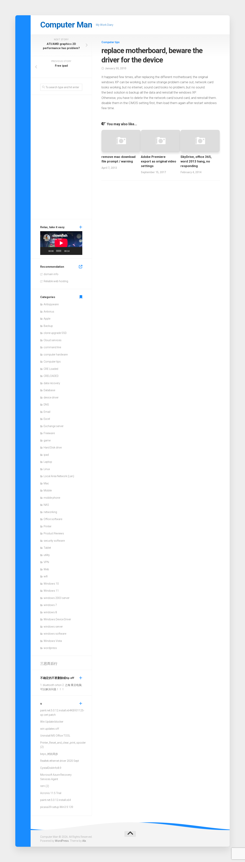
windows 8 (50, 612)
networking (50, 512)
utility (47, 555)
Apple (47, 318)
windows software (55, 633)
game (47, 440)
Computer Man (66, 24)
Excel (47, 418)
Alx (84, 840)
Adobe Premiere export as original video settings (158, 161)
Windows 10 (51, 583)
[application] (61, 243)
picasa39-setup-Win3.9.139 (56, 807)
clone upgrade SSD (55, 332)
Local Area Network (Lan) (59, 476)
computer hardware (56, 354)
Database (49, 390)
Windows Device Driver (57, 619)
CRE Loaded (51, 368)
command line (52, 347)
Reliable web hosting (56, 281)
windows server (53, 626)
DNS (46, 404)
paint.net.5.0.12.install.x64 (55, 710)
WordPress (62, 840)
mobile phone (52, 497)
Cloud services (52, 340)
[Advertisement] (61, 158)
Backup (48, 325)
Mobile (48, 490)
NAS (46, 504)
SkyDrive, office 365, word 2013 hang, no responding (196, 161)
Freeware (49, 433)
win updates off (49, 728)
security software (54, 540)
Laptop (48, 461)
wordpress (50, 648)
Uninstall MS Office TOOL (55, 735)
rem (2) (44, 786)
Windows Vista (53, 640)
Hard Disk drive (53, 447)
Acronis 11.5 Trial (50, 793)
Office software (53, 519)
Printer (47, 526)
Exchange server (54, 426)
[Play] (45, 251)
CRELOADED (51, 375)
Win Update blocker (51, 721)
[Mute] (73, 251)
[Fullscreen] (78, 251)
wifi (46, 576)
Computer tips (110, 42)
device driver (51, 397)
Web (46, 569)
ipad (46, 454)
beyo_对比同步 (49, 753)
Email (47, 411)
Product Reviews (54, 533)
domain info (51, 274)
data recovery (52, 383)
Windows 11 (51, 590)
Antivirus (49, 311)
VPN (46, 562)
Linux (47, 469)
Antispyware (51, 304)
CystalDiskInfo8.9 (50, 767)
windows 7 (50, 605)
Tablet (47, 547)
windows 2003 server (56, 597)
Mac (46, 483)
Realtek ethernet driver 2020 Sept (59, 760)
